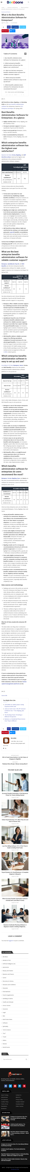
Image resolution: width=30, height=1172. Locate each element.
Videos (4, 1040)
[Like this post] (9, 27)
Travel (4, 1037)
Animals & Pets (7, 960)
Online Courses (19, 1106)
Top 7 (4, 1033)
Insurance (5, 1009)
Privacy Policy (19, 1099)
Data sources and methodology (16, 92)
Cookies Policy (4, 1101)
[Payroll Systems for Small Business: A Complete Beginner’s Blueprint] (15, 861)
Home (3, 7)
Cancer (4, 977)
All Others (5, 957)
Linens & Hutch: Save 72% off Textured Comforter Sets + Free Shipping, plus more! (15, 710)
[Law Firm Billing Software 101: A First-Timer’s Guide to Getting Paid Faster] (15, 835)
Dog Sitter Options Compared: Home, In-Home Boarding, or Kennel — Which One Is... (19, 1133)
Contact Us (18, 1095)
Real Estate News (7, 1019)
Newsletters (4, 1106)
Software (5, 1023)
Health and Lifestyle (8, 1002)
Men (4, 1016)
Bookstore (3, 1108)
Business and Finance (13, 7)
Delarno (13, 738)
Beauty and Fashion (8, 970)
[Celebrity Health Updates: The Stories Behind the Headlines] (5, 1126)
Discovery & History (8, 981)
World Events (6, 1047)
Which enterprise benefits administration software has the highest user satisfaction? (13, 65)
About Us (18, 1097)
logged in (11, 940)
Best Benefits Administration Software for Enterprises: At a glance (14, 59)
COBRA (5, 352)
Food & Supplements (8, 995)
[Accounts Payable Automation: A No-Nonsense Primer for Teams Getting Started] (15, 782)
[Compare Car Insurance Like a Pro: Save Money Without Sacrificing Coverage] (5, 1119)
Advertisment (4, 1097)
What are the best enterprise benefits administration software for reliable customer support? (14, 72)
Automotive (6, 967)
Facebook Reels (20, 1104)
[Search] (28, 2)
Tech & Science (7, 1030)
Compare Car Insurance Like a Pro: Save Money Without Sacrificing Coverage (18, 1118)
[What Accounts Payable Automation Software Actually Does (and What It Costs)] (15, 887)
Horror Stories (6, 1005)
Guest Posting (4, 1095)
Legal (4, 1012)
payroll (12, 232)
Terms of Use (4, 1104)
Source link (4, 695)
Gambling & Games (8, 998)
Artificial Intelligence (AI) (9, 963)
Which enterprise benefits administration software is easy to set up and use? (15, 79)
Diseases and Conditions (9, 984)
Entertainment (6, 991)
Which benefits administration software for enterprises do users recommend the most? (14, 87)
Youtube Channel (20, 1101)
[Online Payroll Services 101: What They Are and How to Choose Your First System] (15, 809)
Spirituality (5, 1026)
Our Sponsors (4, 1099)
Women (5, 1043)
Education (5, 988)
